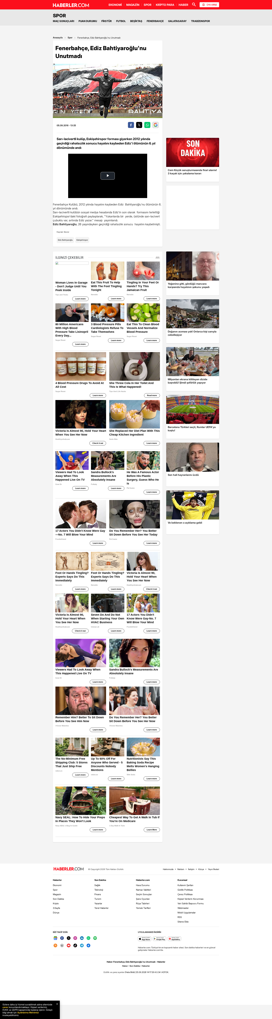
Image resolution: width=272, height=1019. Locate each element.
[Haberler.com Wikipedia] (62, 945)
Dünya (56, 912)
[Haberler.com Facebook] (62, 938)
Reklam (180, 869)
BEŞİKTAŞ (136, 21)
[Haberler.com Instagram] (75, 938)
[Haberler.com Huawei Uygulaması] (174, 939)
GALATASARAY (177, 21)
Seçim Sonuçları (144, 894)
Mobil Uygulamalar (187, 912)
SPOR (147, 4)
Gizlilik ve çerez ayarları (114, 972)
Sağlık (97, 885)
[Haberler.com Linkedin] (81, 938)
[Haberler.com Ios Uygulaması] (144, 939)
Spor (70, 37)
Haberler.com (143, 880)
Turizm (97, 898)
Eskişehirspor (82, 240)
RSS (180, 917)
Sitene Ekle (183, 921)
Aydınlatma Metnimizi (28, 1012)
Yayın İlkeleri (213, 869)
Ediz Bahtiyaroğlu (65, 240)
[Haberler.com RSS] (55, 945)
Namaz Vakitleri (143, 889)
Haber (125, 966)
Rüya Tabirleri (142, 903)
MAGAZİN (132, 4)
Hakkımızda (168, 869)
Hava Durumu (143, 885)
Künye (201, 869)
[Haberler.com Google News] (55, 938)
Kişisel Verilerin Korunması (191, 898)
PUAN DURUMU (88, 21)
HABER (183, 4)
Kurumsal (182, 880)
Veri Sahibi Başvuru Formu (191, 903)
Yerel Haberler (101, 908)
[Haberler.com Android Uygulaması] (159, 939)
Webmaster (183, 908)
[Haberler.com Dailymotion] (88, 945)
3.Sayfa (56, 908)
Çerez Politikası (185, 894)
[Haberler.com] (68, 869)
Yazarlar (98, 903)
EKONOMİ (115, 4)
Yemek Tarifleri (143, 908)
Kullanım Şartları (185, 885)
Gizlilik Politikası (185, 889)
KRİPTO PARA (165, 4)
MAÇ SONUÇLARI (63, 21)
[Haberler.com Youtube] (68, 945)
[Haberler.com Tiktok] (75, 945)
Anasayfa (58, 37)
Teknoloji (98, 889)
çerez (5, 1007)
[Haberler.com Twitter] (68, 938)
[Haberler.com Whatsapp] (88, 938)
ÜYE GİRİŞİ (212, 4)
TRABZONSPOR (200, 21)
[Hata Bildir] (130, 972)
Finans (97, 894)
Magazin (57, 894)
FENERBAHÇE (155, 21)
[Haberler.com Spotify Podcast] (95, 938)
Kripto (56, 903)
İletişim (191, 869)
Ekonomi (57, 885)
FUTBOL (121, 21)
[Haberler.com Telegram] (81, 945)
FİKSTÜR (106, 21)
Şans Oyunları (143, 898)
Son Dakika (58, 898)
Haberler (57, 880)
